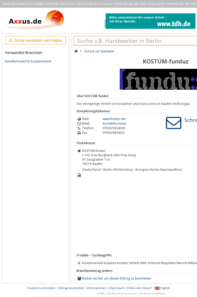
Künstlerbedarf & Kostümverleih (28, 61)
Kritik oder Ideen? (139, 288)
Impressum (117, 288)
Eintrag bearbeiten (71, 288)
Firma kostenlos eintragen (37, 40)
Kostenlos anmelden (41, 288)
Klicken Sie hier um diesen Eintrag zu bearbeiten (116, 278)
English (165, 288)
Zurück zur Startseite (99, 51)
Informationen (96, 288)
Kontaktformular (114, 123)
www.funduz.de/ (114, 119)
